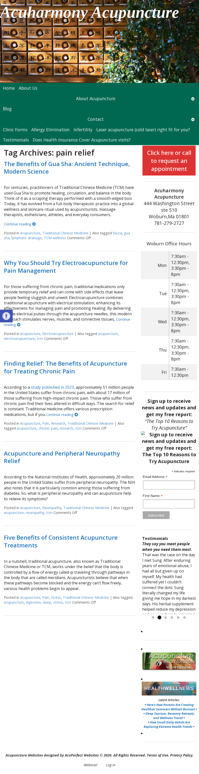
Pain (45, 423)
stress (58, 602)
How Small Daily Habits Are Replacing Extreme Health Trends (168, 724)
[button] (6, 316)
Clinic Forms (15, 129)
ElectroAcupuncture (58, 333)
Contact (96, 119)
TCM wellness (55, 238)
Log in (110, 765)
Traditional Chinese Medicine (65, 233)
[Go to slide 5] (178, 617)
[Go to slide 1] (152, 617)
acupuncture (108, 333)
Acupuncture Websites (24, 755)
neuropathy (35, 512)
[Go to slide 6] (184, 617)
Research (58, 423)
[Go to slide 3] (165, 617)
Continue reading (18, 224)
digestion (33, 602)
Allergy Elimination (50, 129)
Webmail (90, 765)
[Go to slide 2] (159, 617)
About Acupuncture (95, 98)
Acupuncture (30, 233)
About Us (28, 88)
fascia (117, 233)
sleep (47, 602)
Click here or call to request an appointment (169, 161)
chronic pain (48, 428)
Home (9, 88)
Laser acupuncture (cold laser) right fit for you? (143, 129)
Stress (56, 597)
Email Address (155, 477)
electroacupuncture (19, 338)
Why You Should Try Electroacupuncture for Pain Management (66, 266)
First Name (153, 495)
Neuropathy (51, 507)
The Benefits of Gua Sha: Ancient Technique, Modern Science (67, 167)
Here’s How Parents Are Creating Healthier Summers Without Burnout (168, 707)
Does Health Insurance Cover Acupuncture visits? (82, 140)
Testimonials (16, 140)
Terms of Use (157, 755)
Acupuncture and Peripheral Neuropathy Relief (62, 457)
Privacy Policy (181, 755)
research (66, 428)
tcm (40, 338)
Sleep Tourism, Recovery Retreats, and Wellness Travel (170, 715)
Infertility (83, 129)
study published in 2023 (52, 387)
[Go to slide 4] (171, 617)
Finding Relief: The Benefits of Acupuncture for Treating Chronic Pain (65, 367)
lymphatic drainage (26, 238)
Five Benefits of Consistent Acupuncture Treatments (61, 541)
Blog (7, 109)
